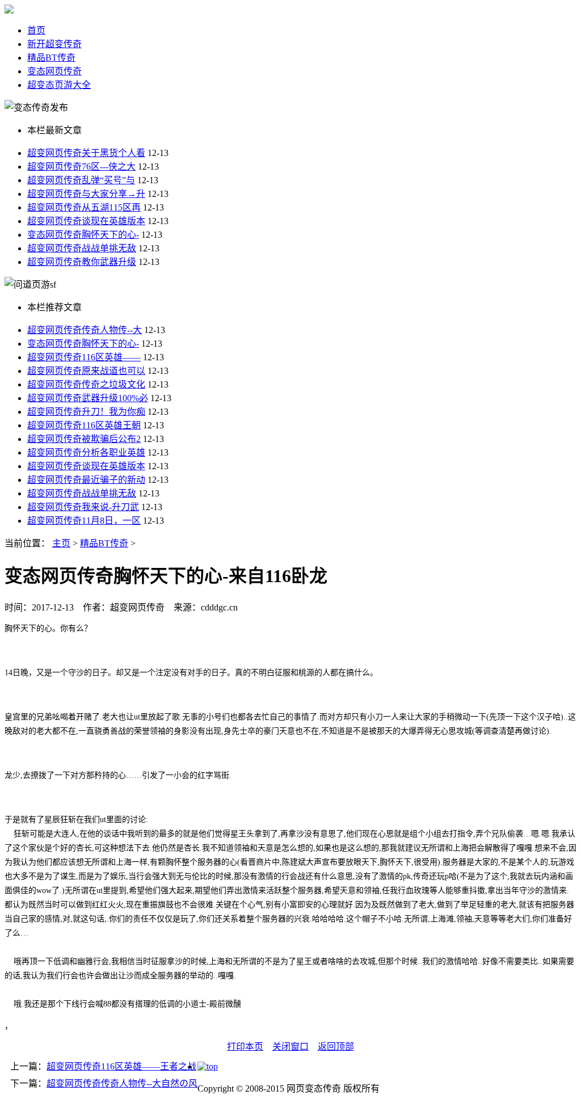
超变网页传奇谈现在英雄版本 (86, 221)
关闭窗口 (290, 1046)
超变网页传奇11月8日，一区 (84, 520)
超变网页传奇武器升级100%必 (87, 398)
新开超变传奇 (54, 44)
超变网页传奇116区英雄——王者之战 (121, 1066)
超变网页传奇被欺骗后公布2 (84, 439)
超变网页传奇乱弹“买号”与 (81, 180)
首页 (36, 30)
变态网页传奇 (54, 71)
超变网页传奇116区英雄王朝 (84, 425)
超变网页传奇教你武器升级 (81, 262)
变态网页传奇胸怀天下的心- (83, 234)
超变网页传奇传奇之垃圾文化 (86, 384)
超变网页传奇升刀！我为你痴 (86, 411)
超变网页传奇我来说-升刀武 (83, 507)
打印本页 (245, 1046)
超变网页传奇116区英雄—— (84, 357)
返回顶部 (336, 1046)
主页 (61, 543)
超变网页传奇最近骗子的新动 (86, 480)
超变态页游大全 (59, 85)
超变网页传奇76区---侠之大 (81, 166)
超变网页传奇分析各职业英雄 (86, 452)
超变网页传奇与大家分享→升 (86, 194)
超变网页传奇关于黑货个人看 (86, 153)
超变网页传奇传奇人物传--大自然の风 (122, 1083)
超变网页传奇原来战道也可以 (86, 371)
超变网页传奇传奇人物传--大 (84, 330)
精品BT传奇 (51, 57)
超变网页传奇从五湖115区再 (84, 207)
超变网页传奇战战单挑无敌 (81, 248)
